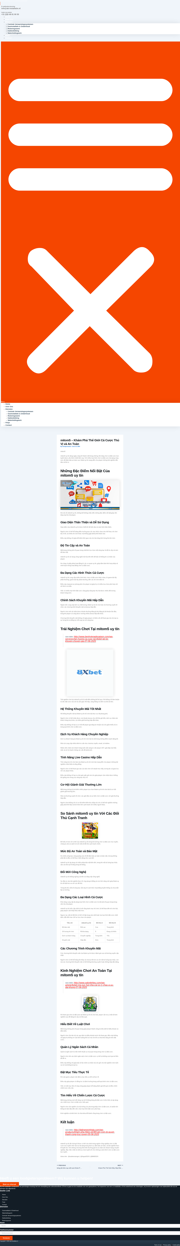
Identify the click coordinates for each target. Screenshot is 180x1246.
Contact (8, 38)
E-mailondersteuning (8, 6)
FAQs (7, 35)
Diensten (9, 22)
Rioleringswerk (14, 29)
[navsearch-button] (2, 3)
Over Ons (9, 19)
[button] (90, 222)
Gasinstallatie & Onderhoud (19, 26)
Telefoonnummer (7, 1230)
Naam (2, 1223)
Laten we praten (6, 12)
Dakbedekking (13, 31)
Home (7, 17)
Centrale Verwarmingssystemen (20, 24)
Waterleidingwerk (15, 33)
